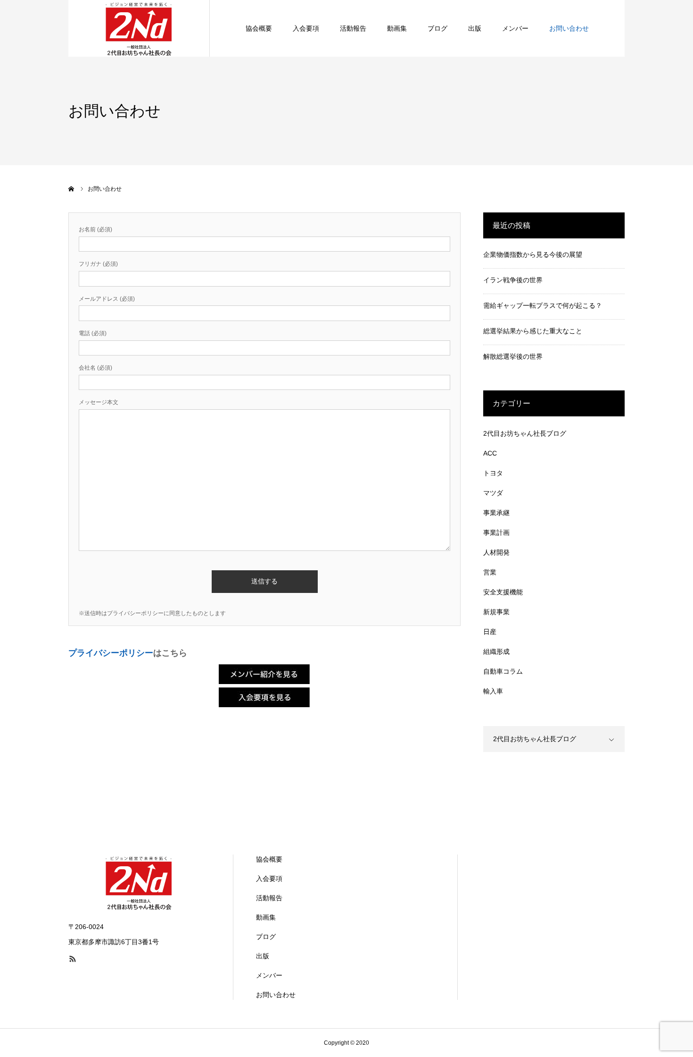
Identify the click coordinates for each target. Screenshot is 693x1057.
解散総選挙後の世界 (513, 356)
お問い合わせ (569, 28)
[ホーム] (71, 189)
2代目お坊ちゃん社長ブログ (524, 433)
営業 (489, 572)
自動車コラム (503, 671)
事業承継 (496, 512)
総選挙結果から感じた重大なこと (532, 331)
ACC (490, 453)
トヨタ (493, 473)
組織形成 (496, 651)
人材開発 (496, 552)
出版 (474, 28)
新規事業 (496, 612)
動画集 (397, 28)
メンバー (515, 28)
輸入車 (493, 691)
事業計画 (496, 532)
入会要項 (306, 28)
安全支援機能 (503, 592)
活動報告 (353, 28)
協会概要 (259, 28)
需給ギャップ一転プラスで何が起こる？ (542, 305)
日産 (489, 631)
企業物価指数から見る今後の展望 (532, 254)
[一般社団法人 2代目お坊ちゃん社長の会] (139, 28)
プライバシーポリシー (110, 653)
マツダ (493, 493)
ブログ (437, 28)
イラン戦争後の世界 (513, 280)
